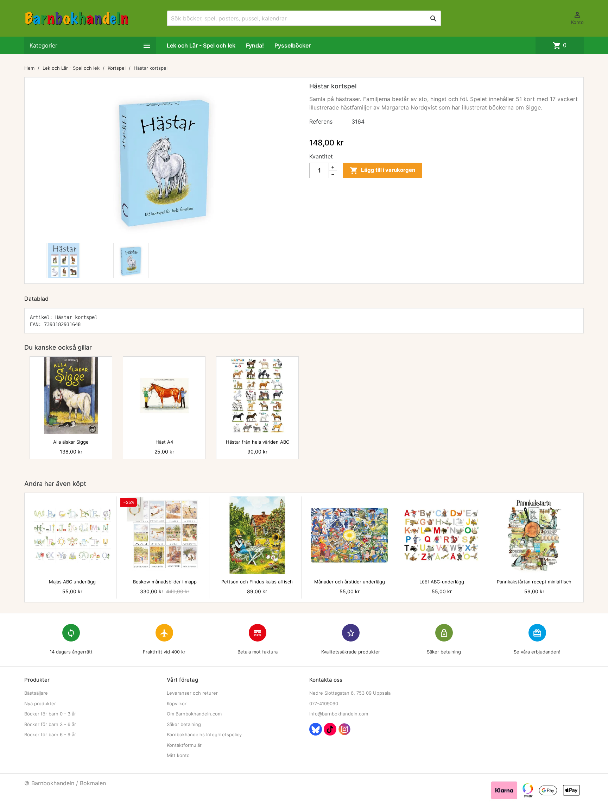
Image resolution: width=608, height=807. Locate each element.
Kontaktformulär (184, 745)
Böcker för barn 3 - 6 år (50, 724)
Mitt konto (178, 755)
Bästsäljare (36, 693)
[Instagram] (344, 729)
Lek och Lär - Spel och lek (201, 45)
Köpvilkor (176, 703)
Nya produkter (40, 703)
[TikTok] (330, 729)
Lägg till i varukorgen (382, 170)
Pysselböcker (292, 45)
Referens (320, 121)
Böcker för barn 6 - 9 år (50, 734)
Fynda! (255, 45)
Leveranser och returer (192, 693)
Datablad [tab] (36, 298)
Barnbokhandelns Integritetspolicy (204, 734)
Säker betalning (184, 724)
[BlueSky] (315, 729)
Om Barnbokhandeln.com (194, 714)
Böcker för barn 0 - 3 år (50, 714)
